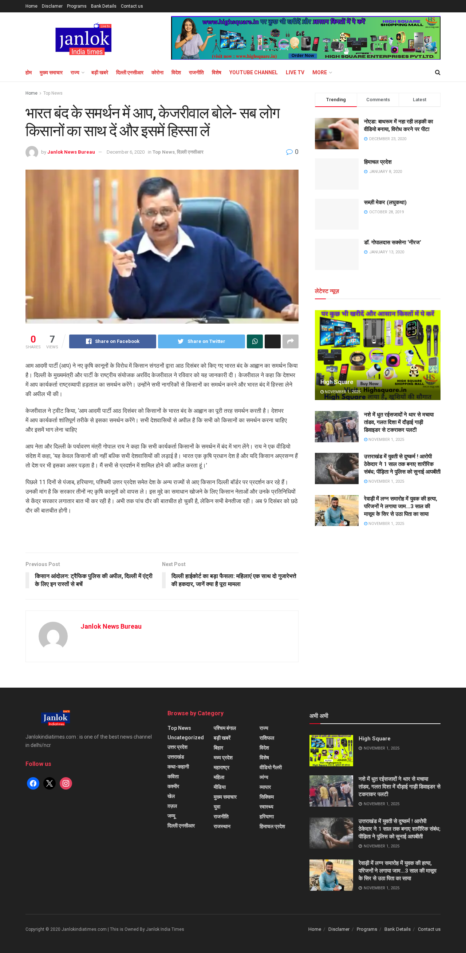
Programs (77, 6)
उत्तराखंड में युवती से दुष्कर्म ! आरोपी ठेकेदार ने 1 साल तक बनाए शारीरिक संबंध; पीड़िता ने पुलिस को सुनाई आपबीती (402, 464)
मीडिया (220, 787)
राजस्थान (222, 826)
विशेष (216, 72)
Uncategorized (185, 737)
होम (28, 72)
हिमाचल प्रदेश (378, 162)
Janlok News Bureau (71, 152)
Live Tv (295, 72)
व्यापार (265, 787)
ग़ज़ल (172, 806)
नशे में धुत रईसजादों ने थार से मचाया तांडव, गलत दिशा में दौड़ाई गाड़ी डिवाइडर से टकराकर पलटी (399, 422)
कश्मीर (173, 786)
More (319, 72)
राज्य (75, 72)
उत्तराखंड (175, 757)
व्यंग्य (264, 777)
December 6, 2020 (126, 152)
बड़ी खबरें (222, 738)
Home (31, 6)
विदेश (176, 72)
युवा (217, 807)
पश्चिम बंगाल (225, 728)
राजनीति (196, 72)
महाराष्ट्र (221, 767)
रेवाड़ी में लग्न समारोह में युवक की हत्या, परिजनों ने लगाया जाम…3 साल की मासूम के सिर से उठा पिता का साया (400, 506)
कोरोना (157, 72)
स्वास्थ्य (266, 807)
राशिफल (267, 738)
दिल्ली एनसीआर (129, 72)
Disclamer (52, 6)
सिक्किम (267, 797)
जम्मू (171, 816)
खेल (171, 796)
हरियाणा (267, 816)
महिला (219, 777)
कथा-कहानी (178, 767)
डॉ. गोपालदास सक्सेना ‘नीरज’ (392, 242)
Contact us (132, 6)
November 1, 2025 (342, 391)
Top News (53, 93)
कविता (173, 776)
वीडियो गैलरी (271, 767)
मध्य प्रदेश (223, 757)
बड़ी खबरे (99, 72)
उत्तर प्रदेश (177, 747)
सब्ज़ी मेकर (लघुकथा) (385, 202)
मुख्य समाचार (51, 72)
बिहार (218, 748)
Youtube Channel (253, 72)
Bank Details (103, 6)
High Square (336, 381)
